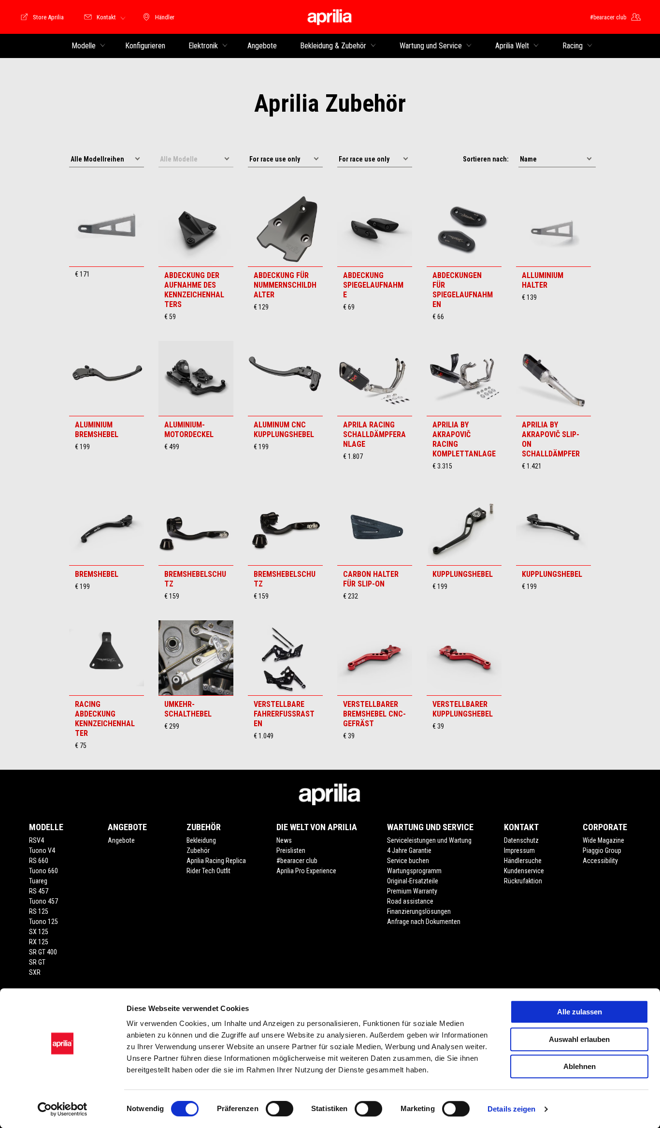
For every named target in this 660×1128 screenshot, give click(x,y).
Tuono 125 (43, 921)
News (284, 840)
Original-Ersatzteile (412, 881)
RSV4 (36, 840)
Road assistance (410, 901)
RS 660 (38, 860)
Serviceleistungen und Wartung (429, 840)
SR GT (37, 962)
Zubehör (198, 850)
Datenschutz (521, 840)
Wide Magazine (603, 840)
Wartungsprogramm (414, 871)
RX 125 (38, 942)
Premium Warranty (412, 891)
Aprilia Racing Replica (216, 860)
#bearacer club (296, 860)
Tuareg (38, 881)
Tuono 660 (43, 871)
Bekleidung (201, 840)
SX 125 (38, 932)
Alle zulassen (579, 1012)
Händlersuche (523, 860)
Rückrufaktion (523, 881)
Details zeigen (511, 1109)
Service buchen (408, 860)
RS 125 (38, 911)
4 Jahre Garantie (409, 850)
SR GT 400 (43, 952)
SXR (35, 972)
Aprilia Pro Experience (306, 871)
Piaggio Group (602, 850)
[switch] (279, 1108)
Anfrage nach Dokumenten (423, 921)
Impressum (519, 850)
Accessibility (600, 860)
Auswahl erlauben (579, 1039)
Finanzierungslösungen (419, 911)
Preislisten (290, 850)
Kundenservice (524, 871)
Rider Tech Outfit (208, 871)
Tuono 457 (43, 901)
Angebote (121, 840)
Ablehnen (579, 1066)
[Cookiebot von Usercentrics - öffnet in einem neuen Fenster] (62, 1109)
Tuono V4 (42, 850)
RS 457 (38, 891)
